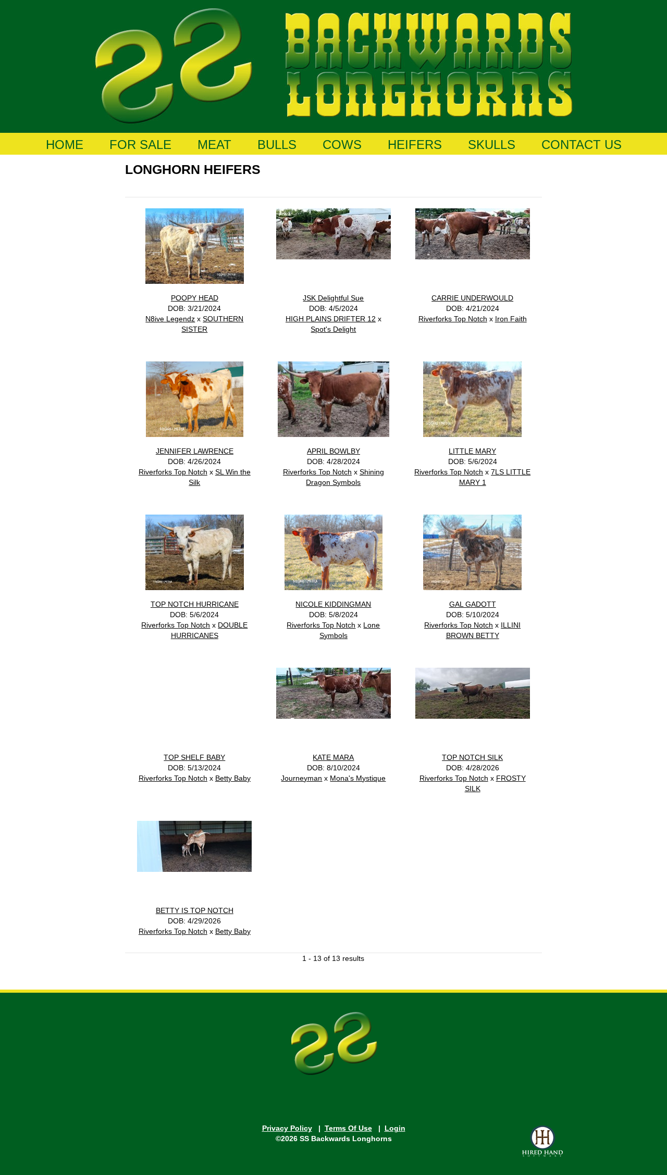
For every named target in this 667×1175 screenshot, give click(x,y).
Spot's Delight (333, 329)
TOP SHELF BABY (194, 757)
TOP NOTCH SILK (472, 757)
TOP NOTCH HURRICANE (195, 604)
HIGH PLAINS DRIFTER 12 (331, 319)
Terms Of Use (348, 1128)
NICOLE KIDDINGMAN (333, 604)
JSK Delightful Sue (333, 298)
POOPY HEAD (194, 298)
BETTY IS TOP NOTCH (194, 910)
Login (395, 1128)
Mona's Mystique (358, 778)
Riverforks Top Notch (452, 319)
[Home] (334, 64)
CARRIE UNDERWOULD (472, 298)
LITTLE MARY (472, 451)
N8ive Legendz (170, 319)
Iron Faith (511, 319)
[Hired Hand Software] (542, 1141)
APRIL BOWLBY (333, 451)
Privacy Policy (287, 1128)
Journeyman (301, 778)
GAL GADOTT (472, 604)
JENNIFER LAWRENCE (194, 451)
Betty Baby (233, 778)
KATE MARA (333, 757)
